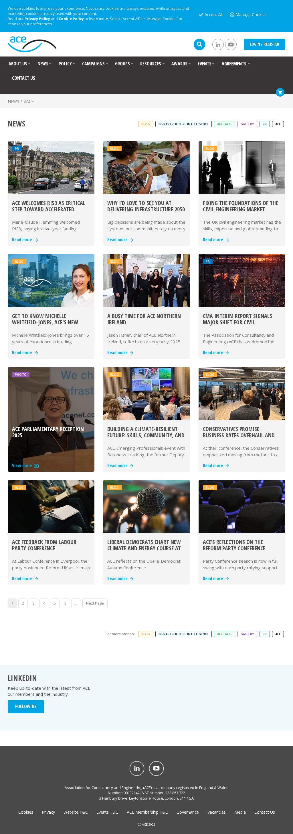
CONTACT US (23, 78)
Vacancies (216, 812)
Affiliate (224, 124)
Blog (145, 124)
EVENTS (204, 64)
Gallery (247, 124)
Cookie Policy (71, 18)
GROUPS (122, 64)
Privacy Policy (37, 18)
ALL (278, 124)
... (76, 603)
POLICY (65, 64)
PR (265, 124)
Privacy (48, 812)
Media (240, 812)
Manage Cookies (251, 14)
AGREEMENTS (234, 64)
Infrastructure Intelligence (184, 124)
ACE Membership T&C (147, 812)
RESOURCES (150, 64)
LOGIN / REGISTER (264, 44)
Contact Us (264, 812)
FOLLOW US (26, 706)
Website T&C (76, 812)
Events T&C (107, 812)
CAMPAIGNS (93, 64)
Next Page (95, 603)
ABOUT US (18, 64)
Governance (188, 812)
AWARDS (179, 64)
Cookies (25, 812)
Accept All (214, 14)
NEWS (42, 64)
